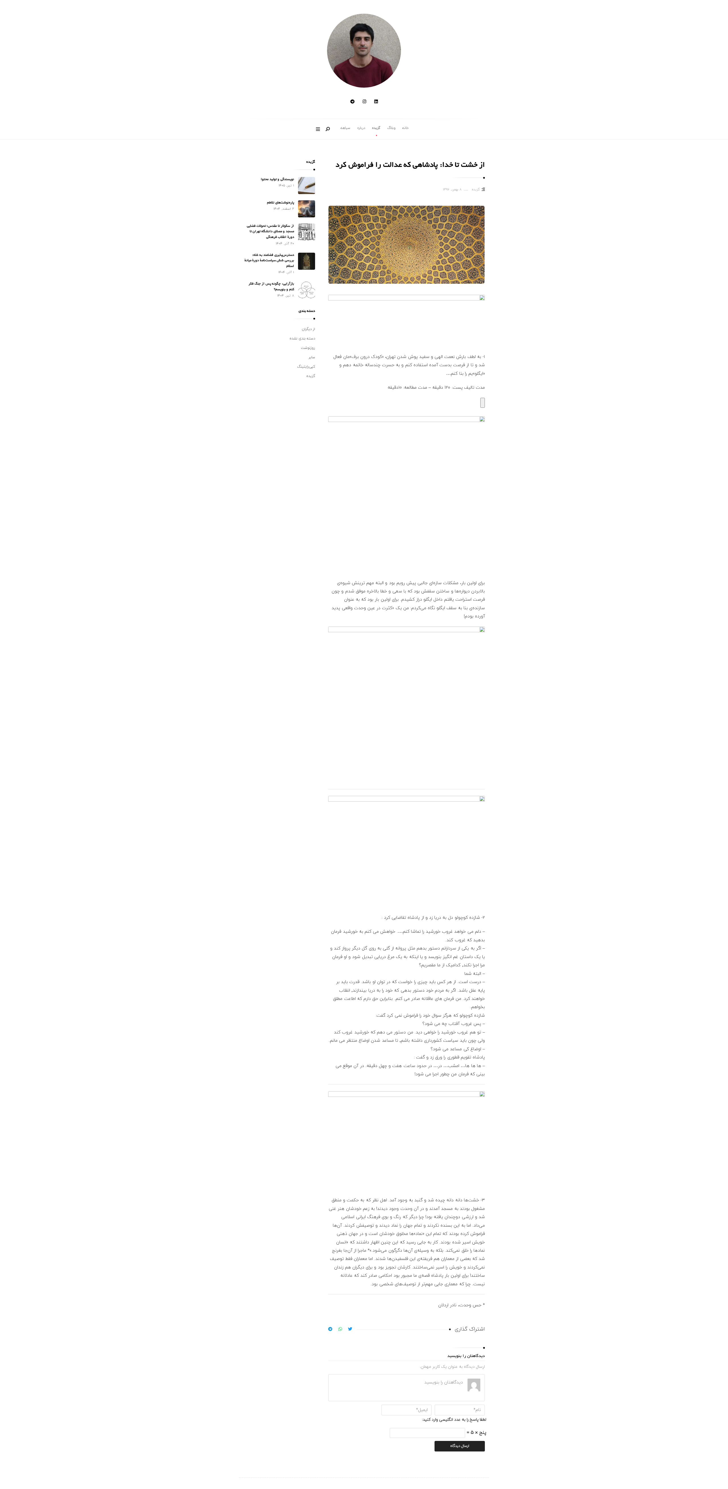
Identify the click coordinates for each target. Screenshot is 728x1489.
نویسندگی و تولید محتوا (277, 179)
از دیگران (308, 329)
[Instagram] (364, 102)
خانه (405, 128)
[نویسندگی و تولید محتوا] (306, 185)
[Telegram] (352, 102)
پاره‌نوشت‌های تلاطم (280, 203)
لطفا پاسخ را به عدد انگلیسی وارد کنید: (454, 1419)
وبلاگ (391, 128)
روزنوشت (308, 348)
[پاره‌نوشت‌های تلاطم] (306, 208)
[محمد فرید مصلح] (364, 51)
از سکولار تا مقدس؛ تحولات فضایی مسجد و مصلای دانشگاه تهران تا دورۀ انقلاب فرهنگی (270, 231)
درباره (361, 128)
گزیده (376, 128)
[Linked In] (376, 102)
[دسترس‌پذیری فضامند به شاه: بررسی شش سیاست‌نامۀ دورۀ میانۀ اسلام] (306, 261)
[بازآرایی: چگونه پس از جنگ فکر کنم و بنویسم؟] (306, 289)
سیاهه (345, 128)
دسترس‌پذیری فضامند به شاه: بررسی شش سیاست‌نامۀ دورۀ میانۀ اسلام (269, 260)
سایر (312, 357)
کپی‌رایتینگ (306, 366)
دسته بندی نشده (302, 338)
